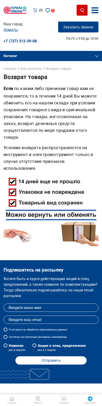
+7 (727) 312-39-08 (20, 41)
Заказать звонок (78, 27)
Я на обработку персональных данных (38, 329)
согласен (16, 329)
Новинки (17, 348)
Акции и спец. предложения (62, 348)
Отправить (51, 360)
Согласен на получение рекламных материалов (38, 337)
